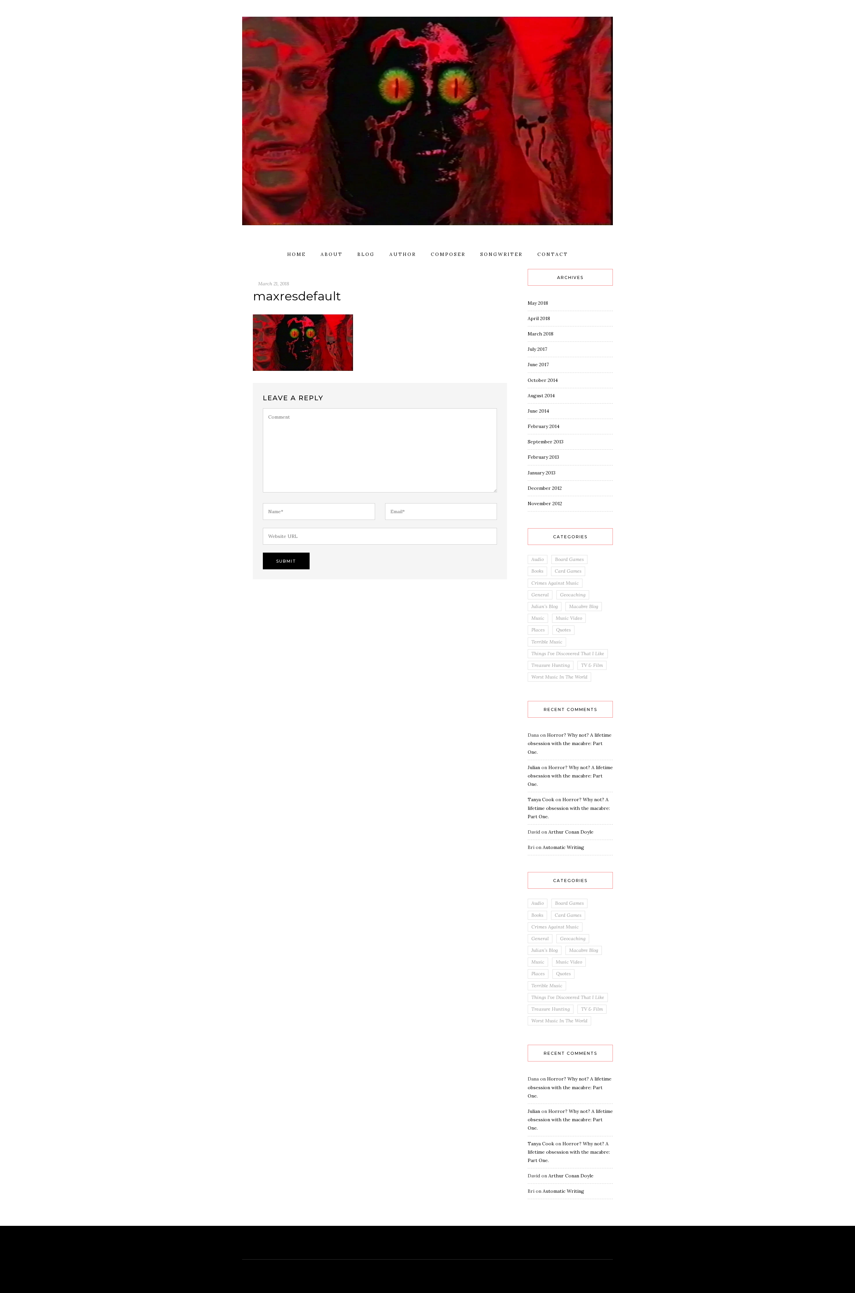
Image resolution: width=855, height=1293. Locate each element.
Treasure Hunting (550, 665)
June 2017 (538, 365)
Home (296, 254)
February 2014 (543, 426)
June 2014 (538, 411)
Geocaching (572, 595)
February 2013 (543, 457)
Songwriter (501, 254)
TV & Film (592, 665)
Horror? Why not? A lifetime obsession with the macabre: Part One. (570, 743)
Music (537, 618)
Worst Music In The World (559, 677)
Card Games (568, 571)
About (332, 254)
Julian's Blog (544, 606)
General (540, 595)
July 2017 (537, 349)
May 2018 (538, 303)
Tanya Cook (541, 800)
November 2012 (545, 503)
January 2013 (541, 473)
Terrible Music (546, 642)
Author (402, 254)
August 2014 (541, 396)
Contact (552, 254)
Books (537, 571)
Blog (366, 254)
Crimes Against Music (555, 583)
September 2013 (545, 442)
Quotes (563, 630)
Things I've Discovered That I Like (567, 654)
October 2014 (543, 380)
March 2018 (540, 334)
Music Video (569, 618)
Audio (537, 559)
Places (538, 630)
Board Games (569, 559)
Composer (448, 254)
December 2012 (545, 488)
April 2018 (539, 318)
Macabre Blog (583, 606)
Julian (534, 767)
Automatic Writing (563, 847)
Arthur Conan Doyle (570, 832)
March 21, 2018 (273, 284)
